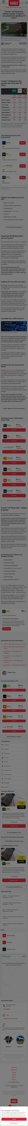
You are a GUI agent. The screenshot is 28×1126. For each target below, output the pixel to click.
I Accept (14, 1119)
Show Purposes (14, 1123)
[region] (14, 1116)
